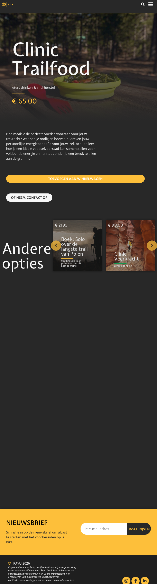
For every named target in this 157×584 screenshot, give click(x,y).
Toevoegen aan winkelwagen (75, 178)
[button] (143, 4)
